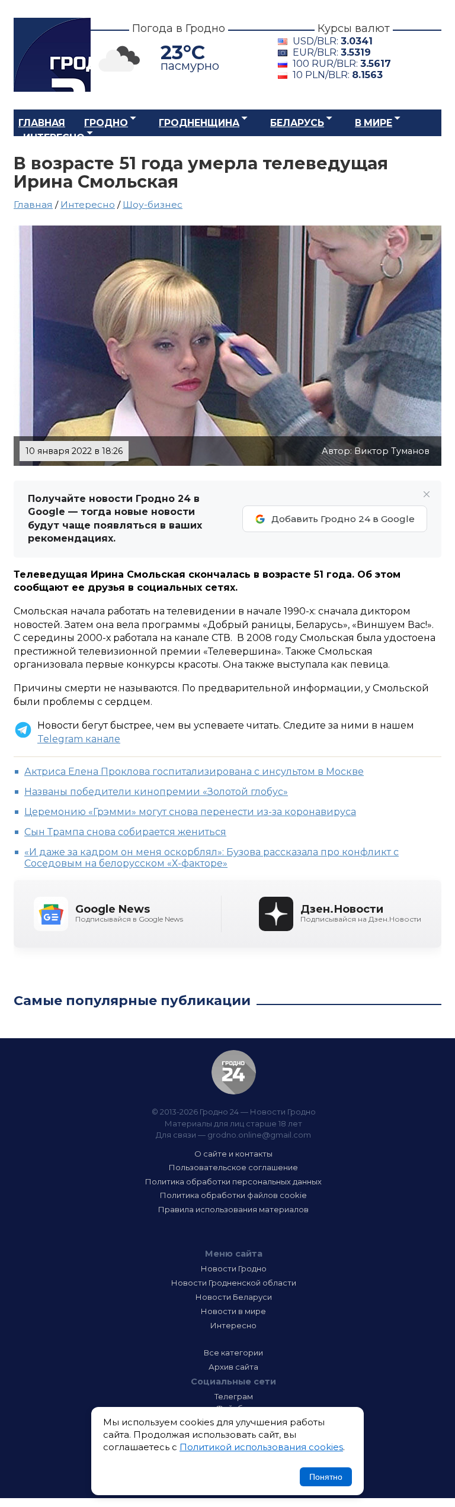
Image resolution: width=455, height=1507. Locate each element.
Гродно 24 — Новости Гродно (234, 1072)
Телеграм (233, 1396)
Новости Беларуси (234, 1297)
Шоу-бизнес (152, 204)
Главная (41, 122)
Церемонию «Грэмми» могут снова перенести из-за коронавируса (190, 811)
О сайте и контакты (233, 1153)
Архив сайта (233, 1366)
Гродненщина (199, 122)
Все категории (233, 1352)
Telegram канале (78, 739)
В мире (373, 122)
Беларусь (297, 122)
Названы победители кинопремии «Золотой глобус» (156, 791)
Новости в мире (233, 1311)
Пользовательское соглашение (233, 1167)
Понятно (325, 1477)
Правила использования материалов (233, 1209)
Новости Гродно (234, 1268)
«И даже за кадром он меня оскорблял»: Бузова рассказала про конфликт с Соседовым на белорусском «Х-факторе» (211, 857)
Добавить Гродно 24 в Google (343, 518)
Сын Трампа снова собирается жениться (125, 832)
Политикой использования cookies (261, 1447)
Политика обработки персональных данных (233, 1181)
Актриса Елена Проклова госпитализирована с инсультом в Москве (194, 771)
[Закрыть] (426, 494)
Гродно (106, 122)
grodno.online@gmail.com (259, 1134)
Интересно (54, 137)
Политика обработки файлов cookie (233, 1195)
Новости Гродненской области (233, 1282)
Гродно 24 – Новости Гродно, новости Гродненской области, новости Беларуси (52, 55)
